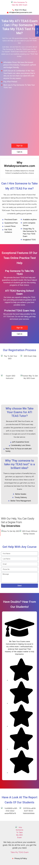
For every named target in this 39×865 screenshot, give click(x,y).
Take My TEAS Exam (19, 852)
